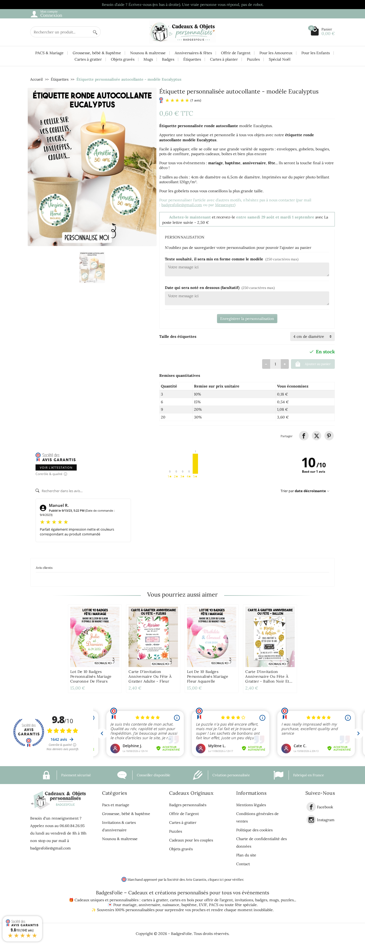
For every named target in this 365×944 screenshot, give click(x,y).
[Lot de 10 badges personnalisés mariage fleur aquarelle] (211, 637)
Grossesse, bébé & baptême (126, 813)
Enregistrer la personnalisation (247, 318)
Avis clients (44, 568)
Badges (168, 59)
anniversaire (149, 904)
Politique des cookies (254, 830)
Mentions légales (251, 804)
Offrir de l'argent (184, 813)
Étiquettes (192, 59)
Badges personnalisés (187, 804)
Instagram (326, 819)
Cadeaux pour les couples (191, 840)
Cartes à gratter (88, 59)
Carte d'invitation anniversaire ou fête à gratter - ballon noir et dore (267, 678)
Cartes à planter (224, 59)
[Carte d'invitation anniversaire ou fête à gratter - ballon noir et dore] (269, 637)
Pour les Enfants (315, 52)
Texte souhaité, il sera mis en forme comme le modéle (231, 259)
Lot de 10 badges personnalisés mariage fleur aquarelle (207, 676)
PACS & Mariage (49, 52)
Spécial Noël (279, 59)
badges (261, 900)
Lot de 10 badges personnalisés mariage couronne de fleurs (90, 676)
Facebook (325, 807)
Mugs (148, 59)
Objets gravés (122, 59)
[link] (303, 435)
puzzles (287, 900)
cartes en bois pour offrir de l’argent (201, 900)
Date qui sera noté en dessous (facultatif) (220, 287)
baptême (189, 904)
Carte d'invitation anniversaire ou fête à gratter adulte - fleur (150, 676)
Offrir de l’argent (235, 52)
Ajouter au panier (318, 364)
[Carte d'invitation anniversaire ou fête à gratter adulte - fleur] (153, 637)
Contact (243, 863)
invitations (244, 900)
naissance (170, 904)
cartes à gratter (155, 900)
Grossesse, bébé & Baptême (97, 52)
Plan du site (246, 855)
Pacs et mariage (115, 804)
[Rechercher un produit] (95, 32)
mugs (274, 900)
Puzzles (253, 59)
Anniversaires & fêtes (193, 52)
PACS (213, 904)
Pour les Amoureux (275, 52)
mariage (129, 904)
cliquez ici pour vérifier (225, 879)
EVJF (203, 904)
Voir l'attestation (56, 467)
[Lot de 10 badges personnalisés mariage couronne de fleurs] (94, 637)
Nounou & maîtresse (148, 52)
